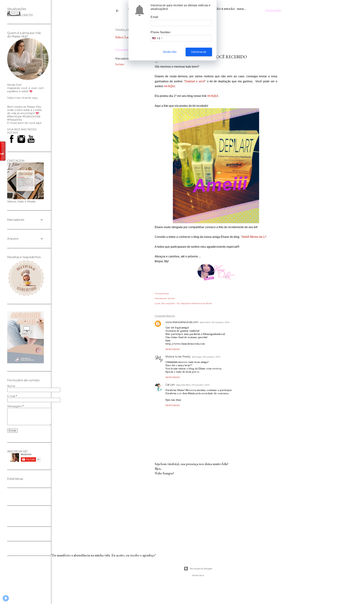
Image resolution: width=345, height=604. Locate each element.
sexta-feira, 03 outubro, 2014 (215, 322)
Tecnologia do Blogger (201, 568)
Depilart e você (195, 81)
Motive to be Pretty (177, 356)
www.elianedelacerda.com (181, 322)
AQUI (171, 86)
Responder (172, 349)
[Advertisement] (216, 509)
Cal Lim (170, 384)
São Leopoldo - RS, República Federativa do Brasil (186, 303)
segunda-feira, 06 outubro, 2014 (193, 384)
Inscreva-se (198, 51)
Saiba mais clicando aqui (22, 97)
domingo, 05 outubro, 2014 (206, 356)
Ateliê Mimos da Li (253, 236)
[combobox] (157, 38)
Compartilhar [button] (123, 50)
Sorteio (119, 64)
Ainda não (169, 51)
